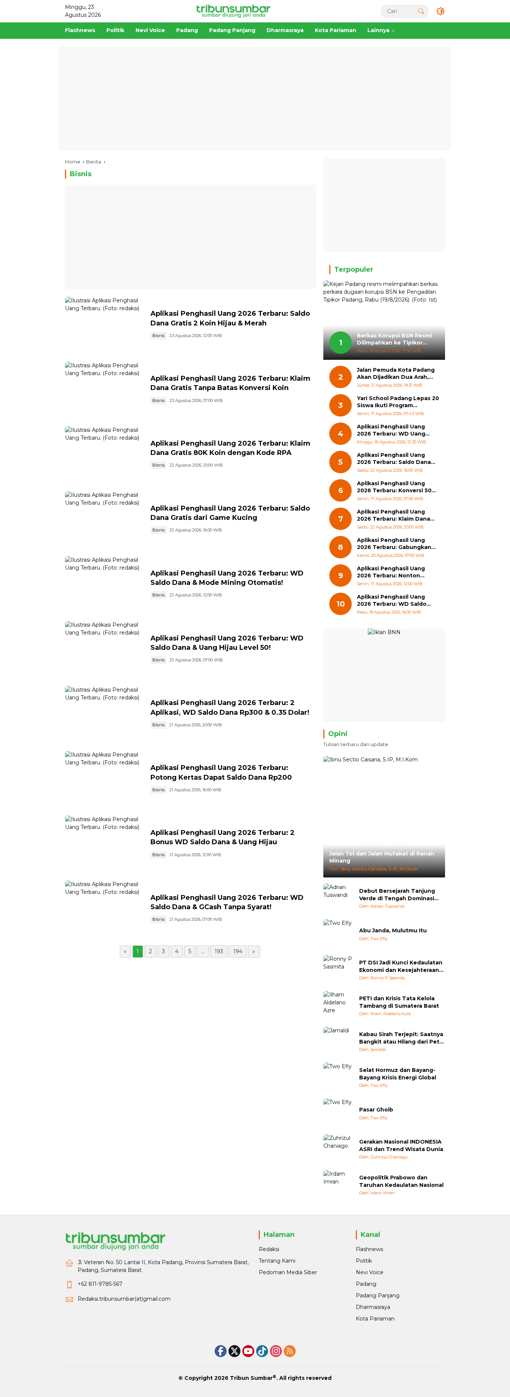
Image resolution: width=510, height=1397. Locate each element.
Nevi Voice (369, 1272)
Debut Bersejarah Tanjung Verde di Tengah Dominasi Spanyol (397, 895)
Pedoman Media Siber (288, 1272)
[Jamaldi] (338, 1042)
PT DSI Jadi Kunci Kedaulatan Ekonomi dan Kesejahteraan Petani (400, 966)
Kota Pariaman (375, 1318)
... (203, 951)
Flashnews (369, 1249)
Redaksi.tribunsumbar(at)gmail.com (124, 1298)
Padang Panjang (377, 1295)
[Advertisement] (255, 98)
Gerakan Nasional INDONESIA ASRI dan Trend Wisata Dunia (401, 1145)
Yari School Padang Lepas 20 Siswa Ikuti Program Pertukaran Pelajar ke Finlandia (398, 402)
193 (219, 951)
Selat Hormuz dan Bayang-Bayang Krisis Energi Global (397, 1074)
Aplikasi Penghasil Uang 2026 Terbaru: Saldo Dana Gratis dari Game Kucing (394, 459)
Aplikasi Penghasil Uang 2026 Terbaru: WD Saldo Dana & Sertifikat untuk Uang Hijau (391, 600)
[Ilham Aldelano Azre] (338, 1006)
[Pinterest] (248, 1351)
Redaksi (269, 1249)
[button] (421, 11)
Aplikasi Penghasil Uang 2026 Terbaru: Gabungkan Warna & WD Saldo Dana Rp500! (394, 544)
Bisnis (158, 335)
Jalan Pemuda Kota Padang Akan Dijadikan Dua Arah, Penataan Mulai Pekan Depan (396, 374)
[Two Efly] (338, 934)
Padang (366, 1284)
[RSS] (290, 1351)
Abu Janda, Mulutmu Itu (393, 930)
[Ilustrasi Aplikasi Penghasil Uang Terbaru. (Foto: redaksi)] (104, 325)
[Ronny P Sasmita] (338, 970)
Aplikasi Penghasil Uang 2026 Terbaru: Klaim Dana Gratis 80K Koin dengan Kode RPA (393, 515)
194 (237, 951)
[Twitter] (234, 1351)
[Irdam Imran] (338, 1185)
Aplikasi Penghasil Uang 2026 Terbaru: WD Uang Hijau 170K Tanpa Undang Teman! (393, 430)
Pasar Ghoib (376, 1109)
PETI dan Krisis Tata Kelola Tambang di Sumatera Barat (399, 1002)
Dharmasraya (373, 1307)
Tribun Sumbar (251, 1378)
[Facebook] (221, 1351)
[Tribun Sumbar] (233, 10)
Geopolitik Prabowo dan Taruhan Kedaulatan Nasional (401, 1181)
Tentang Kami (277, 1260)
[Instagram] (276, 1351)
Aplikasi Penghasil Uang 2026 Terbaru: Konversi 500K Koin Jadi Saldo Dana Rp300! (398, 487)
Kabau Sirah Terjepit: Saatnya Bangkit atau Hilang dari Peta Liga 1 (401, 1038)
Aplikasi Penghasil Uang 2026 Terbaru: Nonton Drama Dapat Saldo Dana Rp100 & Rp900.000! (392, 572)
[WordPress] (262, 1351)
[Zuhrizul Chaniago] (338, 1149)
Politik (364, 1260)
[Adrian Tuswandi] (338, 898)
